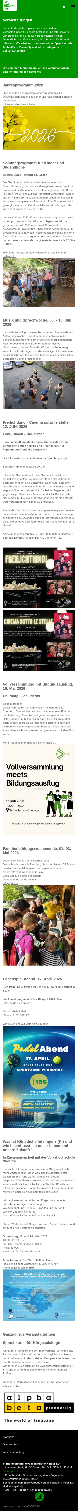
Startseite (8, 1436)
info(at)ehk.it (47, 742)
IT (64, 6)
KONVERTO (33, 1506)
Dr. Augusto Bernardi (28, 1251)
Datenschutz (10, 1444)
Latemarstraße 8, (23, 1243)
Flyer (52, 1381)
